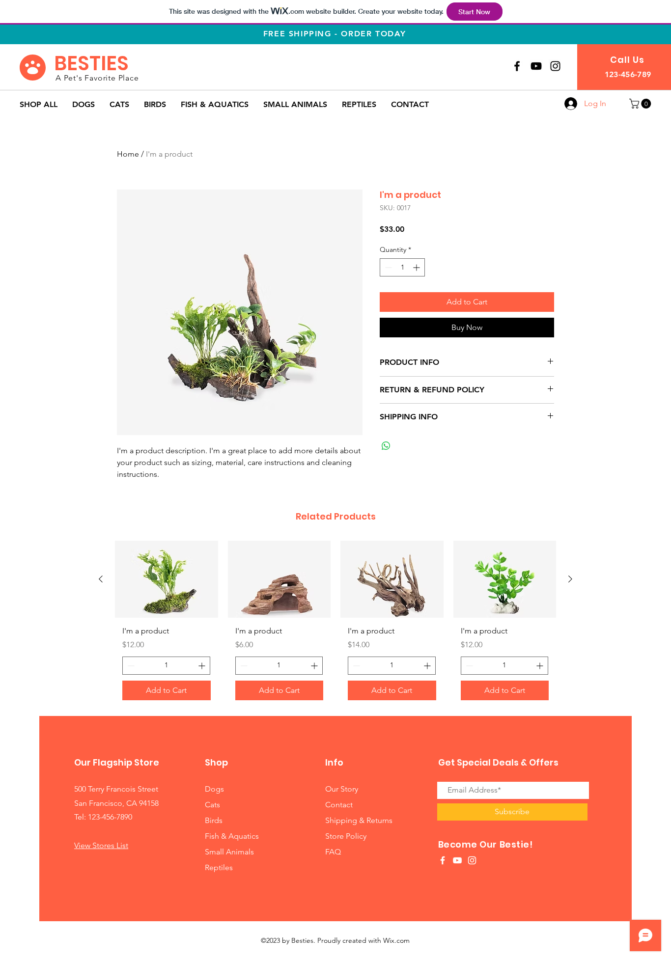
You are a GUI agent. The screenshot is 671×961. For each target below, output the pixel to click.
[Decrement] (387, 267)
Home (128, 154)
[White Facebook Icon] (442, 860)
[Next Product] (570, 579)
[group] (335, 624)
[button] (641, 104)
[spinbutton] (402, 267)
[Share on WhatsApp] (386, 446)
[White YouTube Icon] (457, 860)
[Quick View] (166, 579)
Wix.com (396, 940)
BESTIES (91, 63)
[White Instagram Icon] (472, 860)
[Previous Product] (101, 579)
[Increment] (417, 267)
